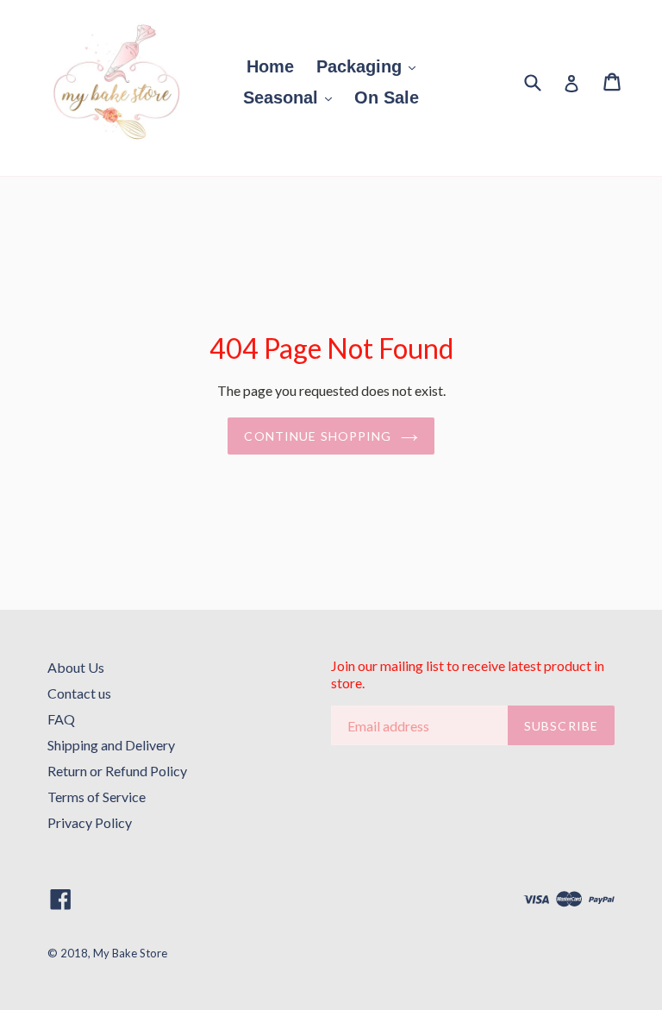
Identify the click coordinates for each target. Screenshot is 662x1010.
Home (270, 66)
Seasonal (283, 97)
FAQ (61, 719)
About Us (75, 667)
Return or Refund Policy (117, 770)
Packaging (361, 66)
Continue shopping (317, 436)
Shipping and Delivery (111, 745)
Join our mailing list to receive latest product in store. (467, 673)
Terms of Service (96, 796)
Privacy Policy (89, 822)
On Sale (386, 97)
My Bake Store (130, 953)
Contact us (79, 693)
